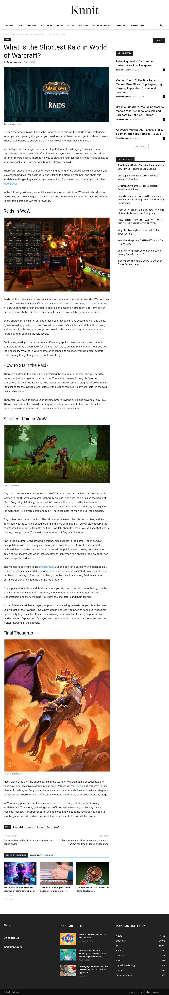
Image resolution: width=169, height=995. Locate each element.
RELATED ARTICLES (16, 855)
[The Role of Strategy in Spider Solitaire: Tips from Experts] (56, 873)
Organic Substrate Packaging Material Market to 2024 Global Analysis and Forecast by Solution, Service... (140, 111)
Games (32, 25)
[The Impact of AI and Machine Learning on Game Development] (20, 873)
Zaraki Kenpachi (14, 62)
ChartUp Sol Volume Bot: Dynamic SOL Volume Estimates (138, 177)
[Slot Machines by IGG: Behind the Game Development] (92, 873)
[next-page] (11, 897)
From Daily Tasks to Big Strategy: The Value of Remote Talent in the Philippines (141, 211)
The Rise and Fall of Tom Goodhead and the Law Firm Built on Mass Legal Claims (141, 167)
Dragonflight (46, 566)
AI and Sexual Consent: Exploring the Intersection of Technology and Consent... (92, 953)
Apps (21, 25)
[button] (161, 25)
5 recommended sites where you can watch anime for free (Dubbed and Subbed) (85, 842)
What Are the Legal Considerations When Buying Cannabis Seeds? (139, 252)
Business (46, 25)
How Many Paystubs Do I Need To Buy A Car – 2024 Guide (141, 242)
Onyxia (79, 786)
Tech (60, 25)
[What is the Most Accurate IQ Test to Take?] (68, 939)
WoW (56, 827)
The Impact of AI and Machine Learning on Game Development (140, 263)
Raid (49, 827)
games (30, 827)
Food (70, 25)
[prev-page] (6, 897)
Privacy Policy (144, 992)
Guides (121, 25)
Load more (139, 146)
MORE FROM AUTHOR (41, 855)
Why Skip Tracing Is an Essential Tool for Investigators (139, 232)
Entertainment (102, 25)
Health (83, 25)
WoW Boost (10, 183)
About (156, 992)
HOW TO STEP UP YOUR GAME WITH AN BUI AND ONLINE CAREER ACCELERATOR (141, 222)
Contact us (137, 25)
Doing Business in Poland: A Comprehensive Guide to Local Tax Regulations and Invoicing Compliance (141, 199)
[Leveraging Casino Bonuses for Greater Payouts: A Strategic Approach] (68, 970)
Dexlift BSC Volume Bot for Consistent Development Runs (138, 188)
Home (9, 25)
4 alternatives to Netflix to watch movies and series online (28, 842)
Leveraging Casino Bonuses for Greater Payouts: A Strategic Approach (93, 969)
